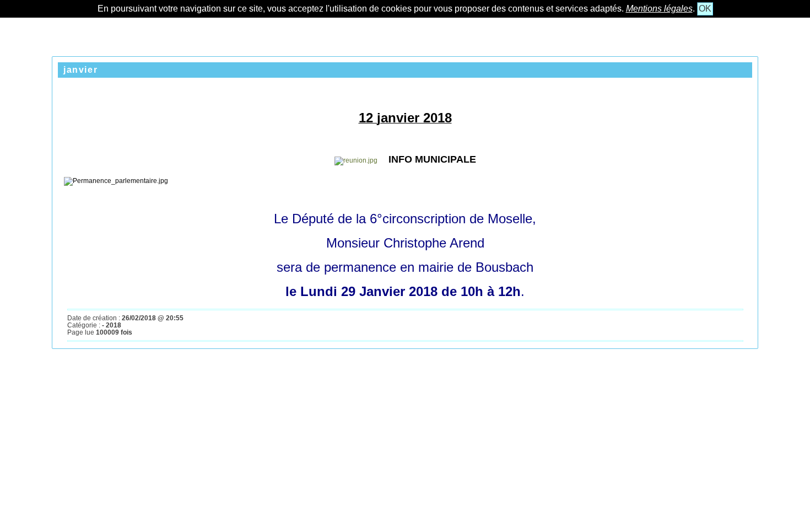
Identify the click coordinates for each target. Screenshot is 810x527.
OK (705, 8)
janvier (80, 69)
